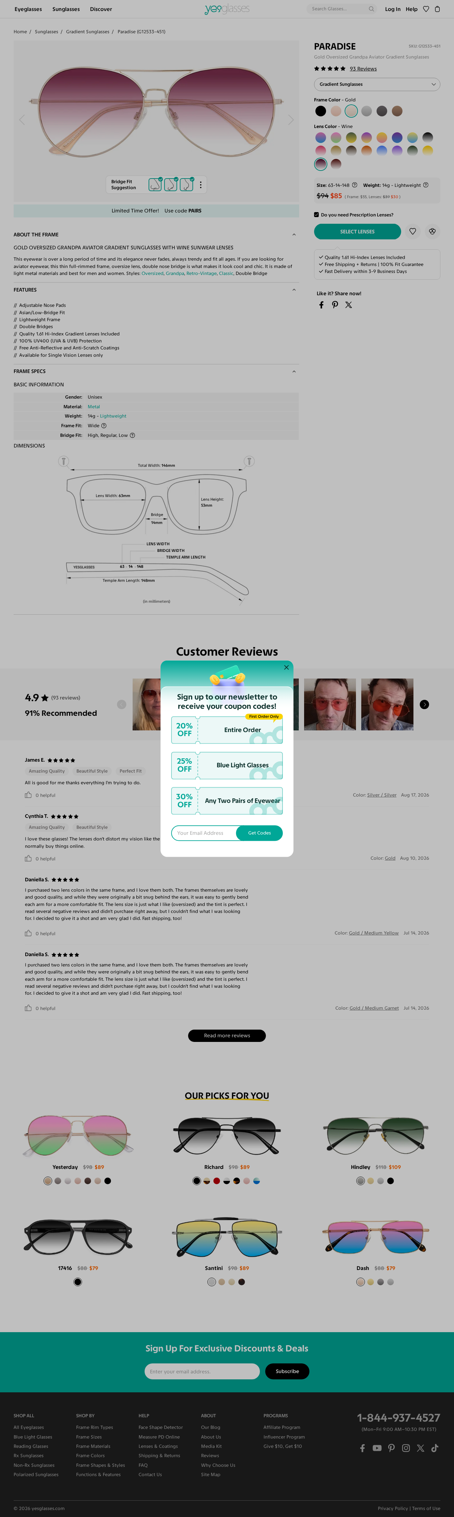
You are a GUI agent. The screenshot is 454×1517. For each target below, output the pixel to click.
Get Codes (259, 833)
